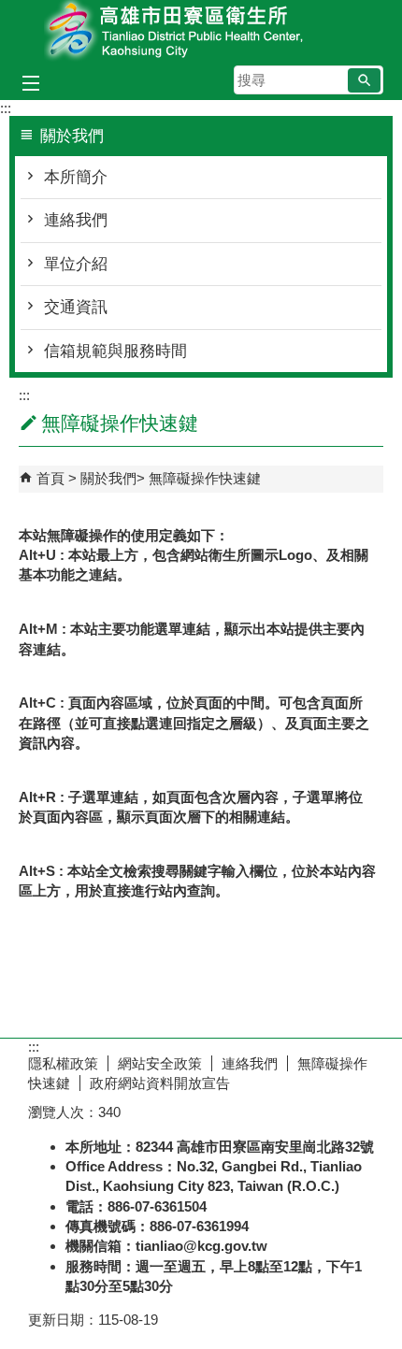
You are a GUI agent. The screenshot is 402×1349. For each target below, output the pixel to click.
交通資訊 (76, 307)
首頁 (50, 478)
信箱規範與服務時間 (115, 351)
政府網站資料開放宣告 (160, 1083)
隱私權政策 (63, 1063)
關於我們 (108, 478)
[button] (364, 80)
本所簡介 (76, 177)
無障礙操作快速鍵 (205, 478)
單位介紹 (76, 264)
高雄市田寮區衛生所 (201, 31)
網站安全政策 (160, 1063)
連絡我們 (76, 220)
